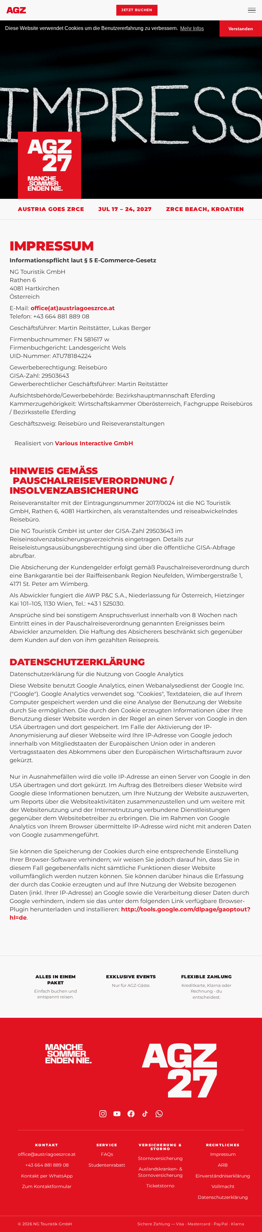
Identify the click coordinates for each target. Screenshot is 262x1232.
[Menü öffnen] (252, 10)
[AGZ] (16, 10)
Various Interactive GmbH (94, 443)
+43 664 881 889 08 (47, 1165)
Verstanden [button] (240, 28)
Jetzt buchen (137, 10)
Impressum (223, 1154)
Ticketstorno (160, 1186)
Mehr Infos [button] (192, 28)
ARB (223, 1165)
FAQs (107, 1154)
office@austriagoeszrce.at (47, 1154)
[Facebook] (131, 1113)
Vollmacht (223, 1186)
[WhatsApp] (159, 1113)
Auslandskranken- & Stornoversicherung (160, 1172)
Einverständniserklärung (223, 1176)
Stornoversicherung (160, 1158)
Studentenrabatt (107, 1165)
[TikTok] (145, 1113)
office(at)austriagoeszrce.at (73, 308)
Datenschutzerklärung (223, 1197)
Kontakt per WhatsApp (47, 1176)
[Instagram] (102, 1113)
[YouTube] (116, 1113)
